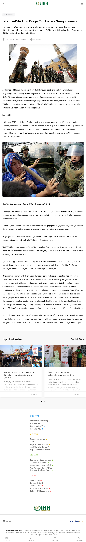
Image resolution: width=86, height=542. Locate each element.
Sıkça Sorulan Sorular (39, 444)
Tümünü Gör (76, 339)
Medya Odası (35, 486)
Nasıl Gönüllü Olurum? (39, 447)
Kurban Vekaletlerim (38, 462)
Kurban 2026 (35, 429)
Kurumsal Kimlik (36, 483)
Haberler (9, 14)
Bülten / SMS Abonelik (39, 491)
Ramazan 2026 (36, 426)
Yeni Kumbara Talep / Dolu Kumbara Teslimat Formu (41, 469)
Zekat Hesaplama (37, 439)
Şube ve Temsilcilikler (39, 488)
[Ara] (4, 3)
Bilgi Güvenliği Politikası (40, 450)
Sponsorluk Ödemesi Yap (40, 460)
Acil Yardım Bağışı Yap (39, 421)
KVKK (32, 442)
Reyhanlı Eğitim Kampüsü (40, 465)
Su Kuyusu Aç (36, 423)
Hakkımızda (35, 480)
